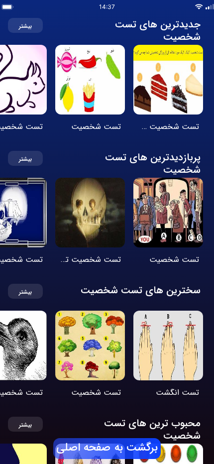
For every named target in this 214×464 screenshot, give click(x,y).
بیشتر (25, 26)
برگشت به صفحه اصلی (107, 448)
